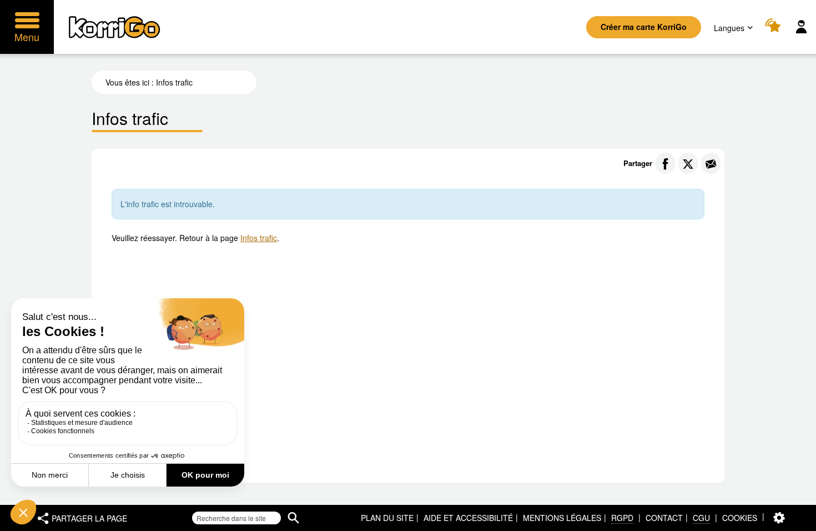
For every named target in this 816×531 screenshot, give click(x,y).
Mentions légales (562, 517)
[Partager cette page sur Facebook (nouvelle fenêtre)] (665, 163)
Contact (664, 517)
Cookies (739, 517)
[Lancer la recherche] (293, 518)
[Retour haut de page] (796, 521)
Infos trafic (258, 237)
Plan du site (387, 517)
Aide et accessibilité (468, 517)
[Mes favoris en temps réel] (775, 27)
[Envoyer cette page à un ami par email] (711, 163)
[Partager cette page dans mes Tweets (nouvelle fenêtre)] (688, 163)
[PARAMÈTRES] (779, 518)
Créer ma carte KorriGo (644, 26)
